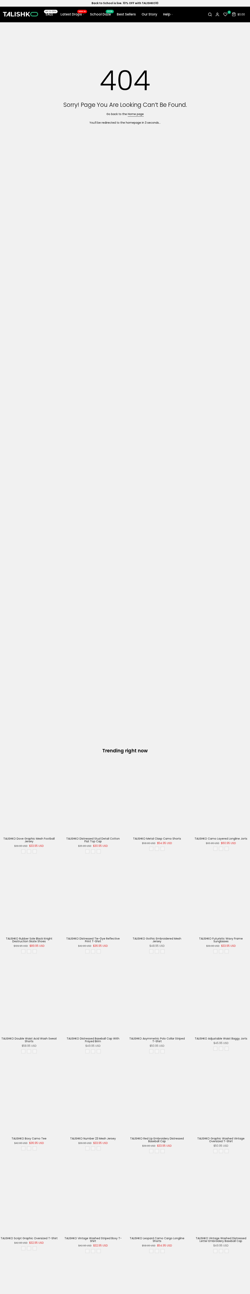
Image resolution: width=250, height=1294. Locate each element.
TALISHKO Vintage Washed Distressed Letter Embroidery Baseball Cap (221, 1239)
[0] (225, 14)
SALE (50, 14)
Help (167, 14)
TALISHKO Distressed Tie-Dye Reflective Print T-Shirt (93, 940)
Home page (136, 114)
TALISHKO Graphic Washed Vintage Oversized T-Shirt (221, 1140)
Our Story (149, 14)
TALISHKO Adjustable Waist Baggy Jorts (221, 1038)
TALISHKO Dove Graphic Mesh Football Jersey (29, 840)
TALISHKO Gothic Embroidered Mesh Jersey (157, 940)
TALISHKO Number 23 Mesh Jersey (93, 1138)
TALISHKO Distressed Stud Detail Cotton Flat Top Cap (93, 840)
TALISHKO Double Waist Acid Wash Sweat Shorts (29, 1040)
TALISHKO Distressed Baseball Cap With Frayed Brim (93, 1040)
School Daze (101, 14)
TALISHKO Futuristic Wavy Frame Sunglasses (221, 940)
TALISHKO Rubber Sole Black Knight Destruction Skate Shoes (29, 940)
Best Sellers (126, 14)
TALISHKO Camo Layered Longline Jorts (221, 839)
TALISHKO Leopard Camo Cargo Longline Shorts (157, 1239)
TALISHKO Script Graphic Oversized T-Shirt (29, 1238)
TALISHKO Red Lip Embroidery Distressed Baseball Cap (157, 1140)
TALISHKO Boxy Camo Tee (29, 1138)
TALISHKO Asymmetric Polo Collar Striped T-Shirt (157, 1040)
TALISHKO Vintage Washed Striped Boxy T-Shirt (93, 1239)
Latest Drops (73, 14)
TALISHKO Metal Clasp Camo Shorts (157, 839)
